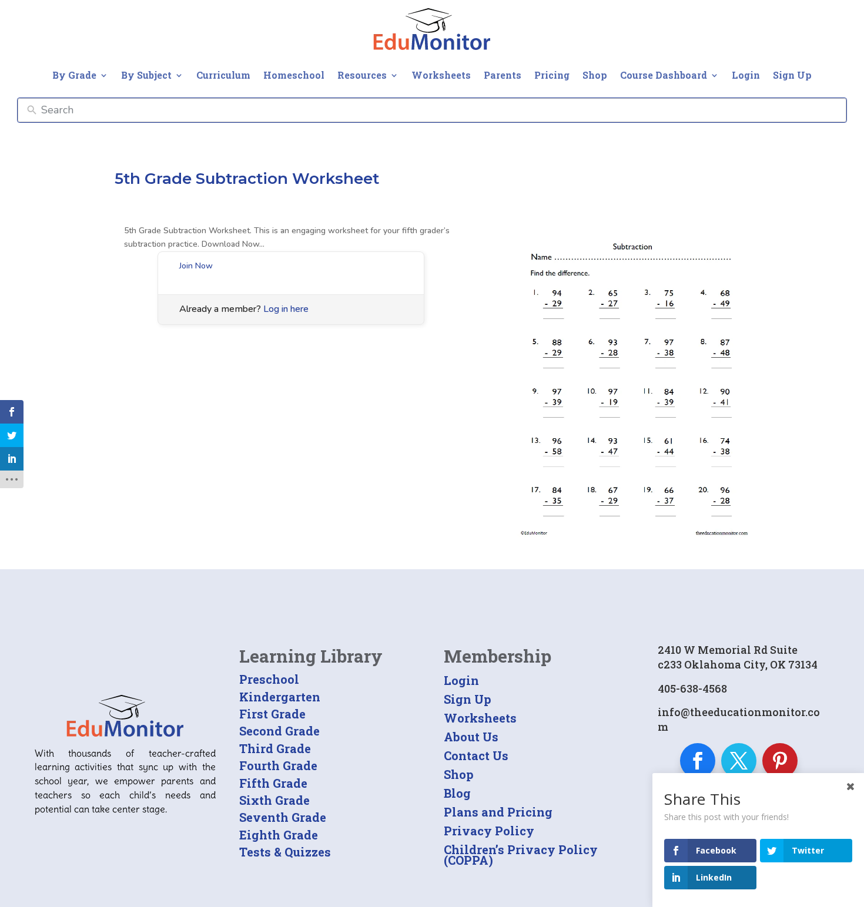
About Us (471, 736)
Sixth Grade (274, 800)
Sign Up (792, 75)
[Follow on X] (738, 760)
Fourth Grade (278, 765)
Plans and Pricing (498, 811)
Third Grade (275, 748)
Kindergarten (279, 696)
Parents (502, 75)
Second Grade (279, 730)
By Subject (146, 75)
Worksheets (441, 75)
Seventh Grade (282, 817)
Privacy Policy (489, 830)
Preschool (269, 679)
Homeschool (293, 75)
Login (746, 75)
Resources (362, 75)
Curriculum (223, 75)
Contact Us (476, 755)
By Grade (74, 75)
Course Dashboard (663, 75)
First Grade (272, 713)
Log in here (286, 309)
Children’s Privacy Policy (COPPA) (521, 855)
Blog (457, 793)
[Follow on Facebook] (697, 760)
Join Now (196, 265)
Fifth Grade (273, 783)
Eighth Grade (278, 834)
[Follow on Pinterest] (780, 760)
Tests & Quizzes (285, 851)
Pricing (552, 75)
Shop (594, 75)
